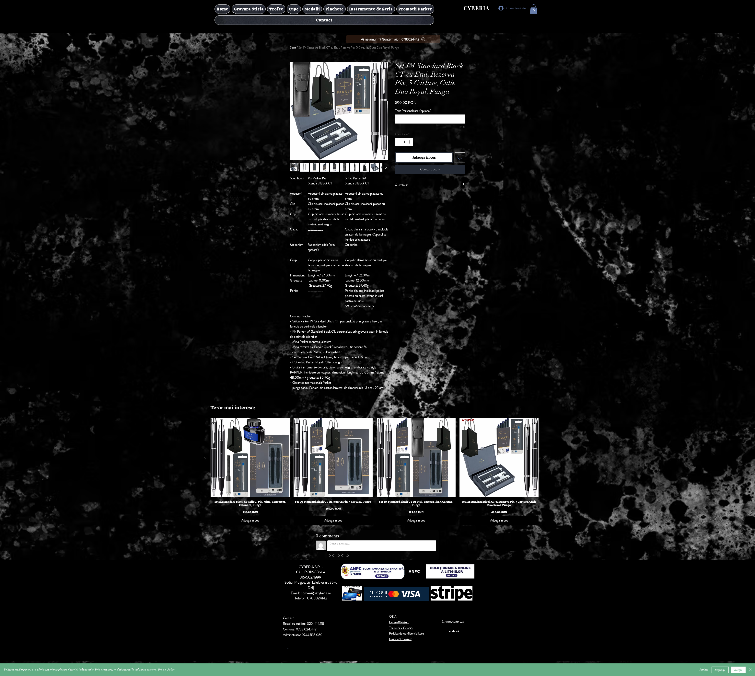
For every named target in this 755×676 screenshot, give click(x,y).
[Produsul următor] (544, 457)
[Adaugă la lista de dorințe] (460, 157)
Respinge (720, 669)
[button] (534, 9)
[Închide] (750, 670)
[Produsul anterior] (205, 457)
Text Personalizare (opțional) (413, 111)
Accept (738, 669)
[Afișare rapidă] (250, 457)
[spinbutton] (404, 142)
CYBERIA (476, 8)
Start (293, 47)
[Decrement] (399, 142)
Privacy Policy (166, 669)
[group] (375, 471)
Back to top (324, 648)
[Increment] (410, 142)
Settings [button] (703, 669)
